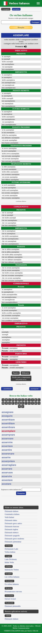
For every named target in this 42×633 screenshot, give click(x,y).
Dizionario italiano (11, 511)
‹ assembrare (7, 389)
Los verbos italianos (12, 577)
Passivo (16, 373)
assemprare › (35, 389)
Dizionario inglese (11, 529)
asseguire (7, 415)
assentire (7, 449)
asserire (6, 457)
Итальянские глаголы (13, 592)
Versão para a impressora (21, 378)
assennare (7, 438)
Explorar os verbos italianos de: (11, 489)
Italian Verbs (9, 562)
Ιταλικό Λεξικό (10, 599)
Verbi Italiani (9, 517)
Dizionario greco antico (13, 523)
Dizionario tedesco (11, 533)
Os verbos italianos (12, 584)
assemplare (16, 9)
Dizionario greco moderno (14, 539)
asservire (7, 476)
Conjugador (6, 9)
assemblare (8, 423)
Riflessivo (25, 373)
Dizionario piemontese (13, 542)
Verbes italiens (10, 552)
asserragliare (9, 465)
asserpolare (8, 461)
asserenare (8, 453)
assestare (7, 480)
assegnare (7, 412)
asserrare (7, 468)
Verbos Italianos (19, 3)
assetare (6, 483)
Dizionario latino (11, 520)
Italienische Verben (12, 570)
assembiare (8, 419)
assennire (7, 442)
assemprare (8, 434)
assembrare (8, 427)
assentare (7, 446)
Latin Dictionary (11, 559)
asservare (7, 472)
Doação (21, 27)
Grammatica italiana (12, 514)
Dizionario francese (12, 526)
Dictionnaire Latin (11, 549)
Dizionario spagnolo (12, 536)
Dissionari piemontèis (13, 606)
